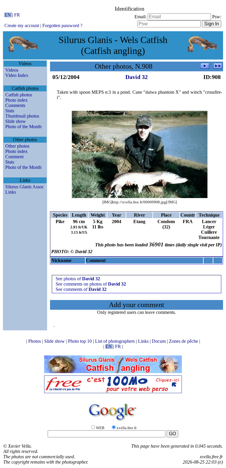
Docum (159, 341)
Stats (9, 110)
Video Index (16, 75)
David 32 (136, 77)
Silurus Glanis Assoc (24, 186)
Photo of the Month (23, 126)
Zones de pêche (184, 341)
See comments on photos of (91, 283)
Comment (14, 156)
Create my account (21, 25)
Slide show (15, 121)
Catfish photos (18, 94)
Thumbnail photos (22, 115)
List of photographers (115, 341)
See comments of (81, 289)
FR (17, 14)
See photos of (78, 278)
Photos (35, 341)
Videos (11, 69)
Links (10, 192)
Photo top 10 (80, 341)
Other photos (17, 146)
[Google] (113, 421)
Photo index (16, 100)
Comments (15, 105)
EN (8, 14)
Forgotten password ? (62, 25)
